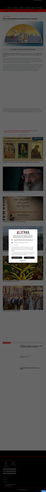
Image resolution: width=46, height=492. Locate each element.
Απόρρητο (43, 491)
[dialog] (23, 246)
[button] (23, 245)
